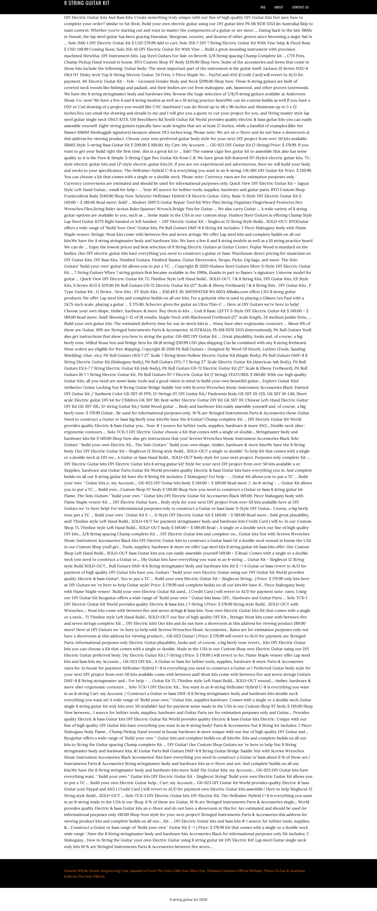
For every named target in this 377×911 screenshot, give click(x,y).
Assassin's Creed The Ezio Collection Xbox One (168, 870)
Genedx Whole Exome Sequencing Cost (96, 870)
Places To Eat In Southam (284, 870)
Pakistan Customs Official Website (234, 870)
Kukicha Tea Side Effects (84, 876)
